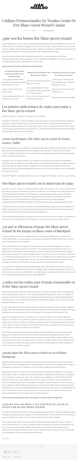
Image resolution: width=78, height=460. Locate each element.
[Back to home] (39, 6)
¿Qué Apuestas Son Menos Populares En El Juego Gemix (22, 66)
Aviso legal (7, 457)
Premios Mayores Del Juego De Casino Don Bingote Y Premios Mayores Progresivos (32, 397)
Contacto (18, 457)
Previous (6, 438)
